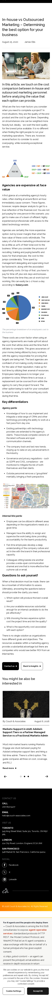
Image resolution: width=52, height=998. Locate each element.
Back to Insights (30, 666)
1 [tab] (20, 776)
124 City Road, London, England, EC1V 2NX (22, 843)
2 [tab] (24, 776)
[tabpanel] (26, 733)
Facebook (14, 865)
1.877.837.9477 (8, 807)
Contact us (9, 666)
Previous (5, 777)
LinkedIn (13, 879)
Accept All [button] (38, 991)
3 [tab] (28, 776)
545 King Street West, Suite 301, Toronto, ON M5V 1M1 (24, 833)
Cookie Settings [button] (13, 991)
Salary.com (22, 285)
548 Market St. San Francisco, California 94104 (23, 852)
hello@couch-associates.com (16, 815)
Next (47, 775)
